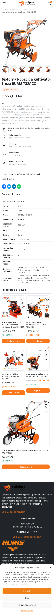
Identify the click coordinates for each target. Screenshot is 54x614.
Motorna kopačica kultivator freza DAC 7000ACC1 (11, 376)
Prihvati (27, 591)
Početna (5, 10)
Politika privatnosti (27, 611)
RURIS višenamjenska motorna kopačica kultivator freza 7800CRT (13, 324)
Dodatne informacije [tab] (11, 194)
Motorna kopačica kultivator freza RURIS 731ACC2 (36, 324)
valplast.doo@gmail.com (13, 512)
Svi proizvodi (35, 174)
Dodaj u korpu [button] (13, 341)
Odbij (27, 598)
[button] (50, 567)
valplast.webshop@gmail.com (27, 537)
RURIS (11, 179)
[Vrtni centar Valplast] (27, 3)
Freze (25, 10)
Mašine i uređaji (15, 10)
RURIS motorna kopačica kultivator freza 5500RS (37, 375)
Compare (22, 303)
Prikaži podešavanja (27, 605)
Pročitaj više (38, 341)
